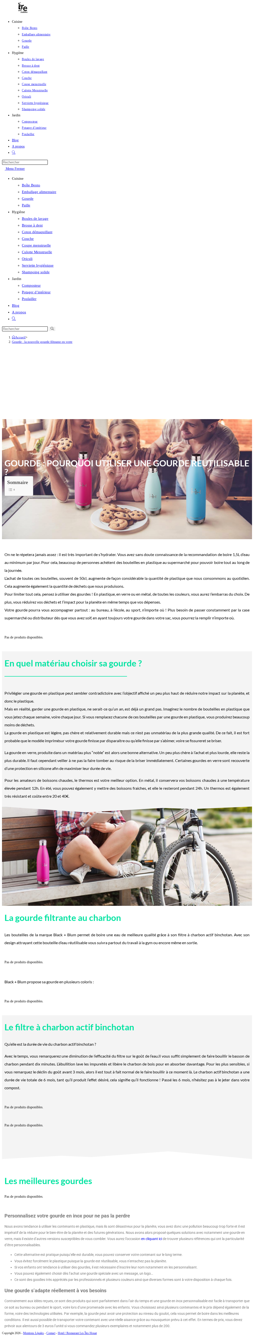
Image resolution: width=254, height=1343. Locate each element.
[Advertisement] (127, 382)
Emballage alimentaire (39, 192)
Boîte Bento (31, 185)
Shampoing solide (36, 272)
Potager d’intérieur (36, 292)
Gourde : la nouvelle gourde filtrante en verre (42, 342)
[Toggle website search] (13, 152)
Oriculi (27, 259)
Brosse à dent (32, 225)
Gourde (27, 199)
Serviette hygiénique (38, 265)
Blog (15, 305)
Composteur (31, 285)
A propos (19, 312)
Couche (28, 239)
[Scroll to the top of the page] (3, 1338)
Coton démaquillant (37, 232)
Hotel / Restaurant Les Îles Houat (77, 1333)
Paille (26, 205)
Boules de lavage (35, 219)
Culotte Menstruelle (37, 252)
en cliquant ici (151, 1239)
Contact (50, 1333)
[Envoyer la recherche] (52, 329)
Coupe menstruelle (36, 245)
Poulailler (29, 299)
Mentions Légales (33, 1333)
